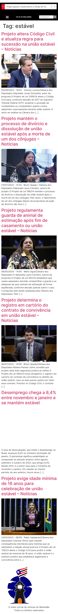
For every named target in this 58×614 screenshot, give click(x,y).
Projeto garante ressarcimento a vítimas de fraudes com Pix (32, 7)
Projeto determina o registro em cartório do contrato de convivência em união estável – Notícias (25, 310)
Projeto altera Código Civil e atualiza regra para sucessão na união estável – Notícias (28, 41)
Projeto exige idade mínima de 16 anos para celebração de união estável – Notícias (29, 486)
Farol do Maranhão (23, 17)
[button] (7, 17)
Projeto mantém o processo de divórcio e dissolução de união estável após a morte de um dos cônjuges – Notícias (25, 131)
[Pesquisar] (55, 17)
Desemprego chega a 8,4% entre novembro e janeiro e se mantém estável (28, 397)
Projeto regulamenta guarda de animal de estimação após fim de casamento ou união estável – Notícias (24, 220)
